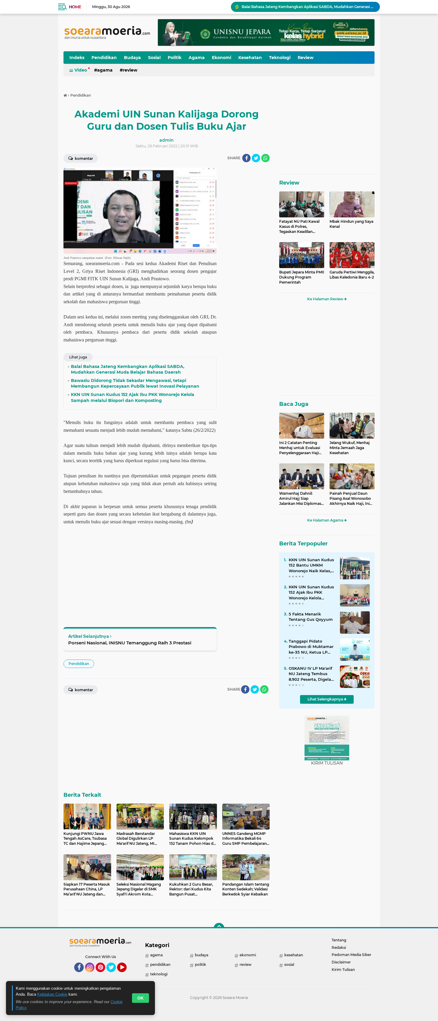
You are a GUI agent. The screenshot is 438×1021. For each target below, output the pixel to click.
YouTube (126, 974)
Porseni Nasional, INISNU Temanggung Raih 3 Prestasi (129, 643)
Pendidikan (104, 57)
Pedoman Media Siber (351, 954)
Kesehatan (250, 57)
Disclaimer (341, 962)
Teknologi (280, 57)
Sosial (154, 57)
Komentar (83, 158)
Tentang (339, 940)
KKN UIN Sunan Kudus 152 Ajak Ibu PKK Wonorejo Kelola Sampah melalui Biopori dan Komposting (311, 592)
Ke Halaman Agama (325, 520)
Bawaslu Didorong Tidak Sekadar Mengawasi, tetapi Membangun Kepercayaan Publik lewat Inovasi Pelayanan (308, 6)
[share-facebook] (246, 158)
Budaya (132, 57)
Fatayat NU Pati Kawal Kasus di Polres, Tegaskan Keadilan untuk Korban (299, 226)
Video (80, 70)
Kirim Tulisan (343, 969)
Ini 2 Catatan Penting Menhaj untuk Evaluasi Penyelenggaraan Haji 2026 (299, 447)
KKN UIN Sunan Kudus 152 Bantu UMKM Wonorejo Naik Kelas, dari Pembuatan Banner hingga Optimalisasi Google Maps (311, 565)
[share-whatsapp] (265, 158)
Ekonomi (221, 57)
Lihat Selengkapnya (325, 699)
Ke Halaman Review (325, 299)
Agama (197, 57)
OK (140, 998)
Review (305, 57)
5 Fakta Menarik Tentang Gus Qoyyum (311, 617)
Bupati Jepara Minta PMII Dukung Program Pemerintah (301, 277)
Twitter (113, 974)
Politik (174, 57)
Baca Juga (293, 404)
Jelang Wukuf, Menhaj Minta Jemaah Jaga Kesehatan (350, 447)
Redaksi (339, 947)
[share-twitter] (256, 158)
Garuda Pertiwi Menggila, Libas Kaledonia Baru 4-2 (352, 274)
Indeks (76, 57)
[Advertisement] (246, 257)
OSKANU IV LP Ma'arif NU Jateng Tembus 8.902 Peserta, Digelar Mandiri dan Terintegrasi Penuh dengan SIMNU (311, 674)
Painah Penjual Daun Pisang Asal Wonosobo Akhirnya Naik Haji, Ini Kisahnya (350, 498)
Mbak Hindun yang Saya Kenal (351, 224)
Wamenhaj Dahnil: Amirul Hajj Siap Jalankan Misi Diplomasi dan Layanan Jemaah (300, 498)
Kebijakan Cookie (52, 994)
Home (75, 7)
